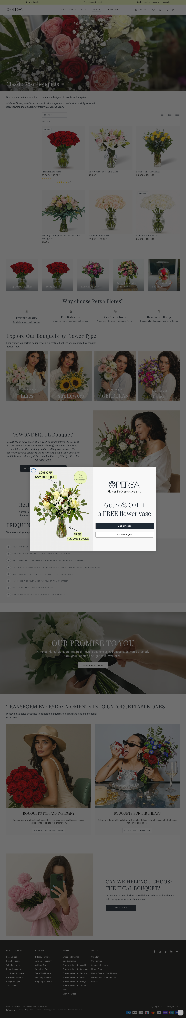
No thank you (124, 534)
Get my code (124, 525)
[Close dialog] (33, 470)
